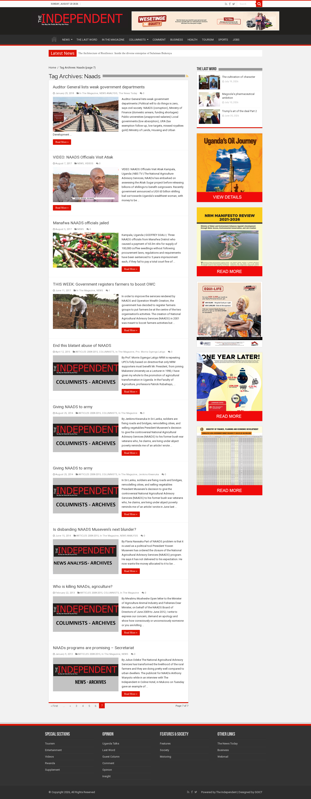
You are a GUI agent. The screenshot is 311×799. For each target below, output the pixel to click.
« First (54, 705)
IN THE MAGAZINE (113, 39)
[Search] (259, 4)
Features (165, 743)
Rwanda (50, 763)
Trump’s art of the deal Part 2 (239, 111)
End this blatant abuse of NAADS (82, 345)
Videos (49, 756)
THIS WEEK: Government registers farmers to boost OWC (104, 284)
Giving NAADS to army (72, 406)
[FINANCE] (229, 460)
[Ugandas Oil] (229, 167)
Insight (106, 776)
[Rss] (226, 4)
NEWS (66, 39)
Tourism (50, 743)
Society (164, 750)
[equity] (229, 314)
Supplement (52, 769)
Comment (108, 763)
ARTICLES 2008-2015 (87, 351)
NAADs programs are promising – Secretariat (93, 647)
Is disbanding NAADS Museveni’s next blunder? (94, 529)
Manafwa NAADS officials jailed (81, 222)
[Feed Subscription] (187, 76)
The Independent (226, 792)
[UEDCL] (229, 386)
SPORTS (223, 39)
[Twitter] (233, 4)
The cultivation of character (238, 76)
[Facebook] (229, 4)
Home (52, 67)
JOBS (236, 39)
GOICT (258, 792)
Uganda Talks (110, 743)
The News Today (128, 93)
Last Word (108, 750)
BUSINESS (176, 39)
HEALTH (192, 39)
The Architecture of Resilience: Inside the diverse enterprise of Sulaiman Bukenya (125, 53)
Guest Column (111, 756)
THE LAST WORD (87, 39)
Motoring (165, 756)
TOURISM (208, 39)
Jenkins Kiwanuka (149, 474)
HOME (54, 39)
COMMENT (159, 39)
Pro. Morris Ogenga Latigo (150, 351)
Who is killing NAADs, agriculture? (82, 586)
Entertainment (53, 750)
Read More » (62, 142)
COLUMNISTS (137, 39)
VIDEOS (89, 163)
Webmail (222, 756)
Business (223, 750)
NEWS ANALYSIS (108, 93)
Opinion (107, 769)
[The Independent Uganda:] (80, 19)
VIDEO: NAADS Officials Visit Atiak (83, 157)
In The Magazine (88, 93)
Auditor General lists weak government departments (99, 87)
